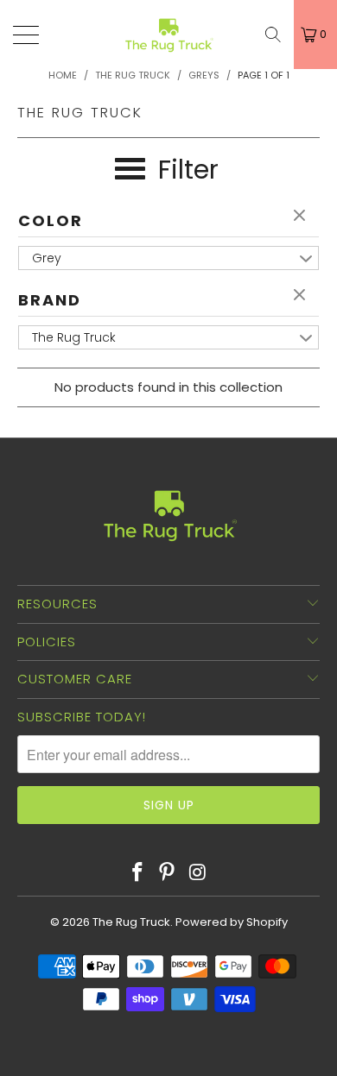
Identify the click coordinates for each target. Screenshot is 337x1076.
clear (301, 216)
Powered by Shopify (231, 922)
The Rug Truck (131, 922)
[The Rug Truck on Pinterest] (168, 873)
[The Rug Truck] (169, 34)
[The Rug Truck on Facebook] (137, 873)
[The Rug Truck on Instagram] (198, 873)
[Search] (273, 34)
